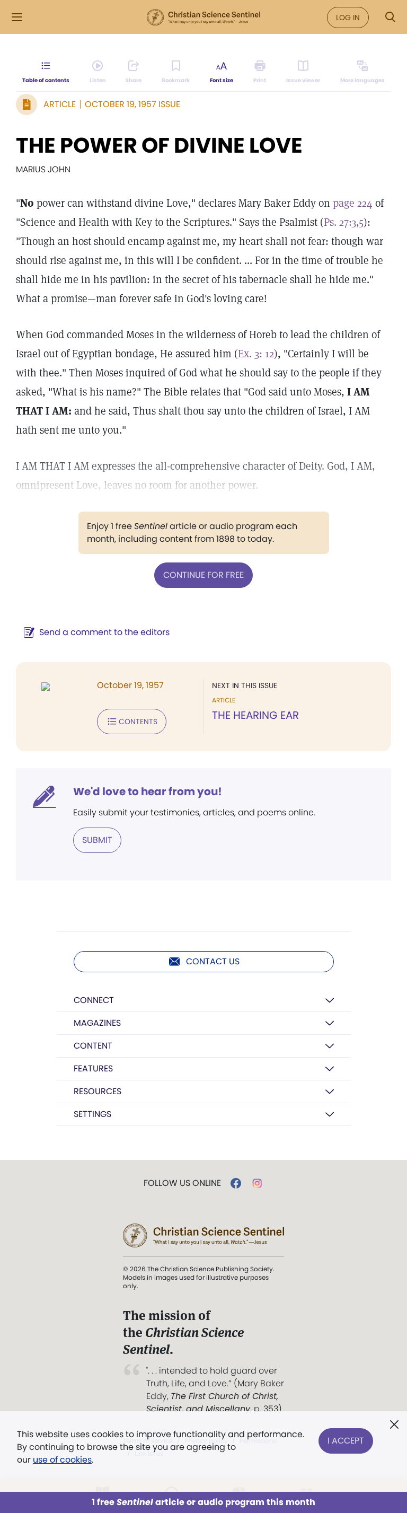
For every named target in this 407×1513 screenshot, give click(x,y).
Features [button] (93, 1068)
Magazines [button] (97, 1023)
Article (59, 104)
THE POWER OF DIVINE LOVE (159, 145)
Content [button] (93, 1046)
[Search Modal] (390, 17)
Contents (138, 721)
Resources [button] (97, 1091)
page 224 (353, 203)
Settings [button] (92, 1114)
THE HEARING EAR (255, 715)
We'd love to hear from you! (147, 791)
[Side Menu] (17, 17)
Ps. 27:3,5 (344, 222)
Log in (348, 17)
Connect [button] (94, 1000)
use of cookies (62, 1460)
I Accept (346, 1441)
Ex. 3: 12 (256, 353)
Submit (97, 840)
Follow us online (182, 1183)
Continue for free (203, 575)
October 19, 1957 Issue (132, 104)
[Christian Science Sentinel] (203, 17)
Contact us (213, 961)
